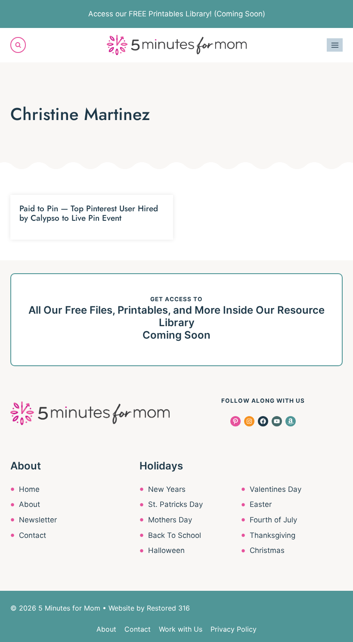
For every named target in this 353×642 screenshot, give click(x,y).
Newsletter (38, 519)
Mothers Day (170, 519)
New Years (167, 489)
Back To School (174, 535)
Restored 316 (168, 608)
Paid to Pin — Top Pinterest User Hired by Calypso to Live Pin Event (88, 213)
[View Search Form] (18, 44)
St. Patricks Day (175, 504)
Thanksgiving (272, 535)
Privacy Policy (234, 629)
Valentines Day (275, 489)
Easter (261, 504)
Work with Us (180, 629)
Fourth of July (273, 519)
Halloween (166, 550)
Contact (32, 535)
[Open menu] (335, 45)
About (29, 504)
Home (29, 489)
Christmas (267, 550)
